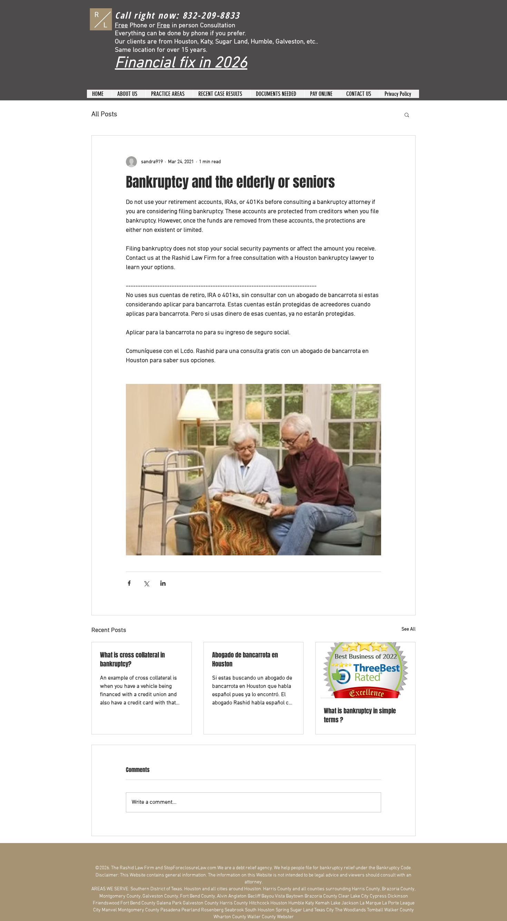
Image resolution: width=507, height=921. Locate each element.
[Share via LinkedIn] (163, 583)
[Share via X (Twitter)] (146, 583)
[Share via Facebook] (129, 583)
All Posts (104, 114)
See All (408, 629)
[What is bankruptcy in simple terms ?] (365, 670)
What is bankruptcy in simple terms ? (360, 715)
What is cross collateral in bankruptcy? (132, 660)
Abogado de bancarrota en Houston (245, 660)
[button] (407, 114)
